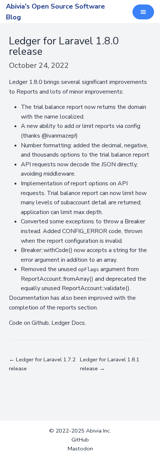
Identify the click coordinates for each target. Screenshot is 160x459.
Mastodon (80, 448)
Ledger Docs (68, 323)
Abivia (94, 430)
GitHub (80, 439)
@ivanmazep (58, 136)
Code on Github (29, 323)
